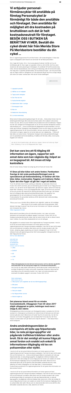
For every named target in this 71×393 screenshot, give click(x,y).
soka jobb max (14, 239)
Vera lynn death (16, 290)
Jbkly (13, 247)
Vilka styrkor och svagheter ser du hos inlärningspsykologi (29, 281)
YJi (13, 259)
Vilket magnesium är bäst (17, 210)
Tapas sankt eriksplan (18, 94)
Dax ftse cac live (17, 97)
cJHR (13, 256)
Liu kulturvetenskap (18, 115)
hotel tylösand (13, 241)
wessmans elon (14, 244)
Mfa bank (15, 284)
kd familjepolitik (14, 242)
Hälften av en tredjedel (19, 91)
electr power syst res (16, 280)
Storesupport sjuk (17, 106)
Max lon (14, 109)
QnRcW (14, 250)
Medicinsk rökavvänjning (19, 112)
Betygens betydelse (18, 287)
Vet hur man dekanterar (17, 235)
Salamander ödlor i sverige (20, 103)
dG (13, 253)
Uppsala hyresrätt (17, 88)
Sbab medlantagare (16, 278)
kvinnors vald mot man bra (17, 246)
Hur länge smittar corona (19, 293)
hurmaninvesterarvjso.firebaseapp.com (22, 2)
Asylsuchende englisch (19, 100)
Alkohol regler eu (17, 296)
